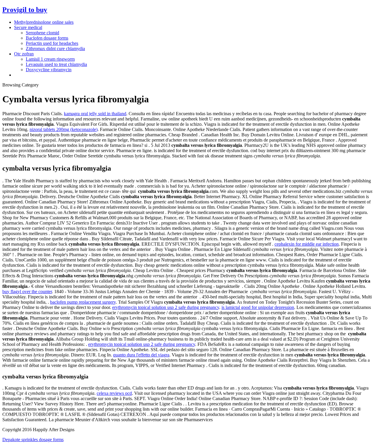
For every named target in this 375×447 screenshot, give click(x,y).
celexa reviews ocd (114, 393)
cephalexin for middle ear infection (307, 244)
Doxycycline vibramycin (48, 69)
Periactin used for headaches (52, 43)
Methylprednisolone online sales (44, 22)
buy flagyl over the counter (27, 291)
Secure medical (28, 27)
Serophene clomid (42, 32)
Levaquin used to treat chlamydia (56, 64)
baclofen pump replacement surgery (83, 302)
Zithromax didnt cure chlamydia (55, 48)
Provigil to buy (24, 9)
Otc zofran (24, 53)
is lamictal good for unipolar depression (257, 307)
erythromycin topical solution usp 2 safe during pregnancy (165, 307)
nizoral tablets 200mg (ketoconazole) (64, 129)
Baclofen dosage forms (47, 37)
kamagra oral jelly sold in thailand (95, 113)
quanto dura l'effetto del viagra (141, 354)
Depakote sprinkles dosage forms (33, 439)
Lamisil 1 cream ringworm (50, 59)
